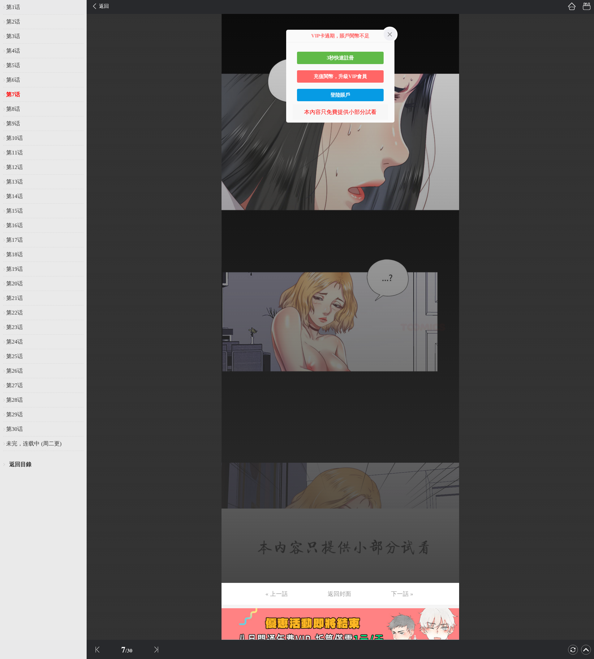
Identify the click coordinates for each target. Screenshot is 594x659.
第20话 (14, 283)
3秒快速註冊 (340, 57)
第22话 (14, 313)
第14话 (14, 196)
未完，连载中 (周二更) (34, 443)
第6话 (13, 80)
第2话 (13, 22)
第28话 (14, 400)
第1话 (13, 7)
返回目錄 (20, 464)
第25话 (14, 356)
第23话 (14, 327)
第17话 (14, 240)
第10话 (14, 138)
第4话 (13, 51)
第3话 (13, 36)
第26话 (14, 371)
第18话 (14, 254)
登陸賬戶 (340, 95)
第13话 (14, 182)
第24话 (14, 342)
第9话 (13, 123)
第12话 (14, 167)
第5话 (13, 65)
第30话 (14, 429)
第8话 (13, 109)
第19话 (14, 269)
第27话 (14, 385)
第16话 (14, 225)
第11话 (14, 153)
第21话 (14, 298)
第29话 (14, 414)
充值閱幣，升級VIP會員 (340, 76)
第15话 (14, 211)
